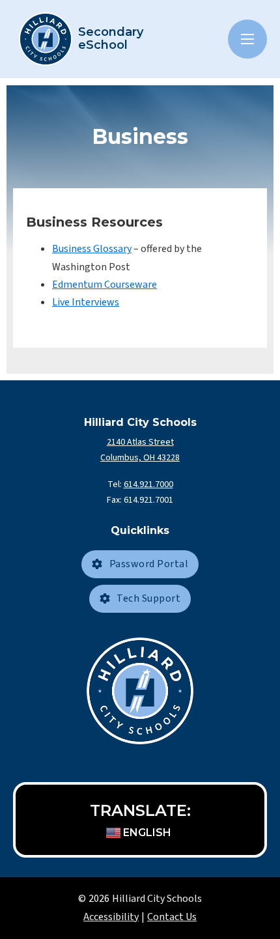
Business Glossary (92, 249)
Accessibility (111, 917)
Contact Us (172, 917)
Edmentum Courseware (104, 284)
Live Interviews (85, 302)
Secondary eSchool (110, 39)
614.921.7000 (148, 484)
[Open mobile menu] (247, 39)
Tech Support (148, 598)
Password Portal (149, 564)
